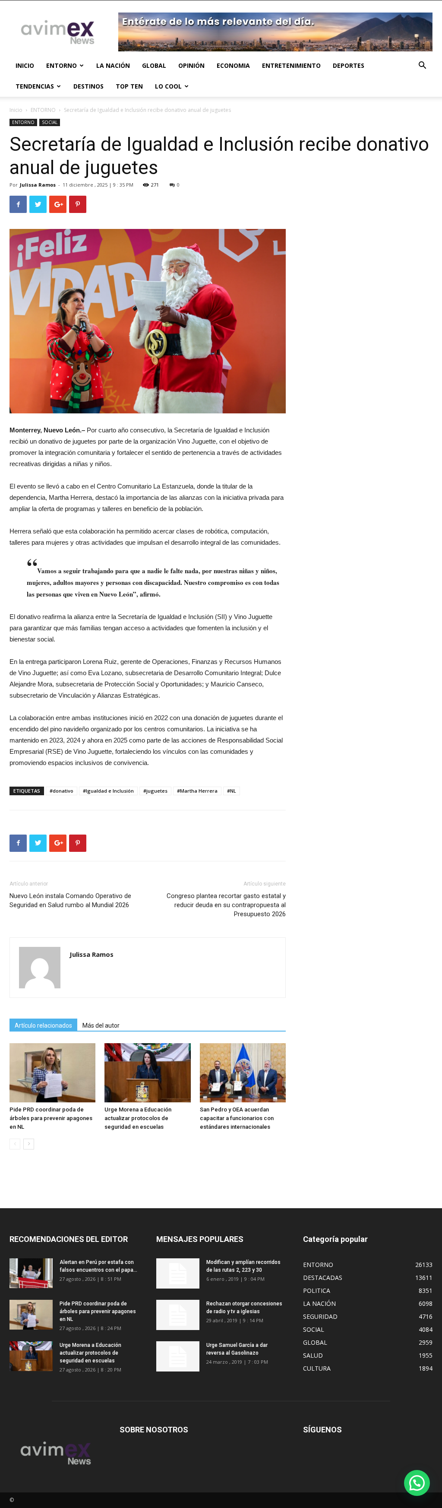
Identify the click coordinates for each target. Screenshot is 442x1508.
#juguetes (155, 790)
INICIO (25, 65)
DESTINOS (88, 86)
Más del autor (101, 1025)
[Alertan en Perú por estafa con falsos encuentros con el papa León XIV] (31, 1273)
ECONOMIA (233, 65)
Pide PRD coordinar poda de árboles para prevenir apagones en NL (50, 1118)
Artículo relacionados (43, 1025)
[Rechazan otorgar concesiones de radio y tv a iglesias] (177, 1315)
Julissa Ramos (38, 184)
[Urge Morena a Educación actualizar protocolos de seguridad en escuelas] (147, 1072)
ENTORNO (61, 65)
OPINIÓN (191, 65)
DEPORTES (348, 65)
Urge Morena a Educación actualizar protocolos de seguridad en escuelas (137, 1118)
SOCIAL (49, 122)
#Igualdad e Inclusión (108, 790)
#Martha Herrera (197, 790)
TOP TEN (129, 86)
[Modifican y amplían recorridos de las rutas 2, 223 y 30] (177, 1273)
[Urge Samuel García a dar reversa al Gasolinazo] (177, 1356)
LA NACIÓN (113, 65)
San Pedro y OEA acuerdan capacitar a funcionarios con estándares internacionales (237, 1118)
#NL (231, 790)
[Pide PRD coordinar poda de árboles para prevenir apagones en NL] (52, 1072)
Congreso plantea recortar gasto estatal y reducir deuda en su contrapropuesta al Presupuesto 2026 (226, 905)
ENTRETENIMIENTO (291, 65)
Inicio (15, 110)
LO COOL (168, 86)
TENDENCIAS (35, 86)
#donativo (61, 790)
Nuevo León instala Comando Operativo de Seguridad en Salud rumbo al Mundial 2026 (70, 900)
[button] (422, 66)
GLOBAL (154, 65)
